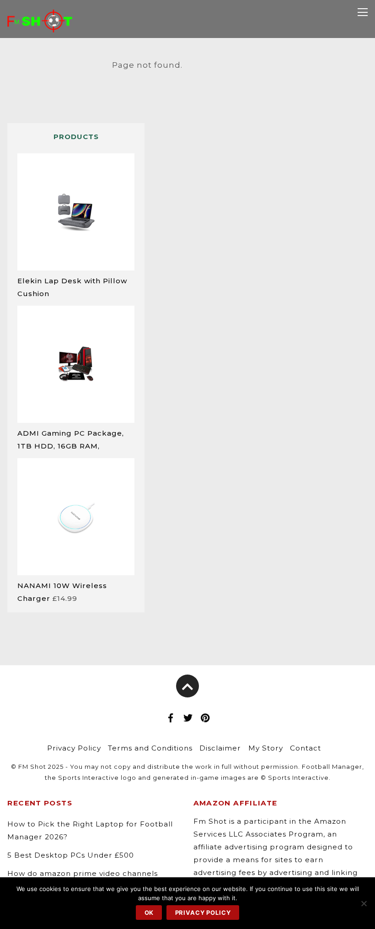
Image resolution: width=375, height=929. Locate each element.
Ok (149, 912)
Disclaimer (220, 748)
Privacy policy (203, 912)
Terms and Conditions (150, 748)
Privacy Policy (74, 748)
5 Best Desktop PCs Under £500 (70, 855)
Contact (305, 748)
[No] (363, 903)
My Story (265, 748)
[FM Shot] (39, 25)
